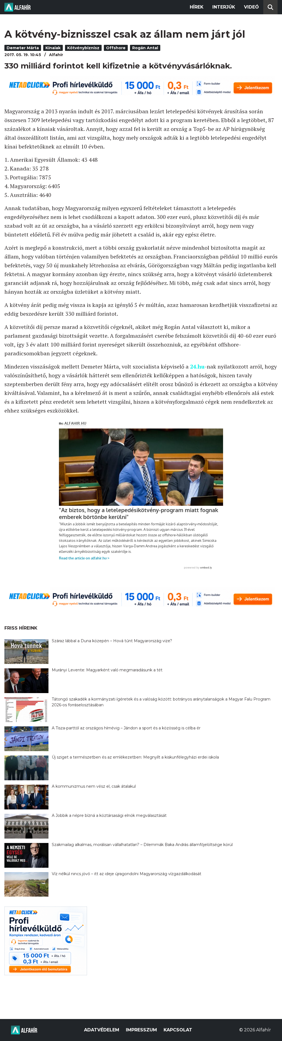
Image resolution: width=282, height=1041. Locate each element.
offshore (116, 47)
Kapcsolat (178, 1029)
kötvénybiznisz (83, 47)
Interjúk (223, 7)
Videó (251, 7)
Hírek (197, 7)
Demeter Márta (23, 47)
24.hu (197, 366)
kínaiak (53, 47)
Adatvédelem (101, 1029)
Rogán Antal (145, 47)
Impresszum (141, 1029)
